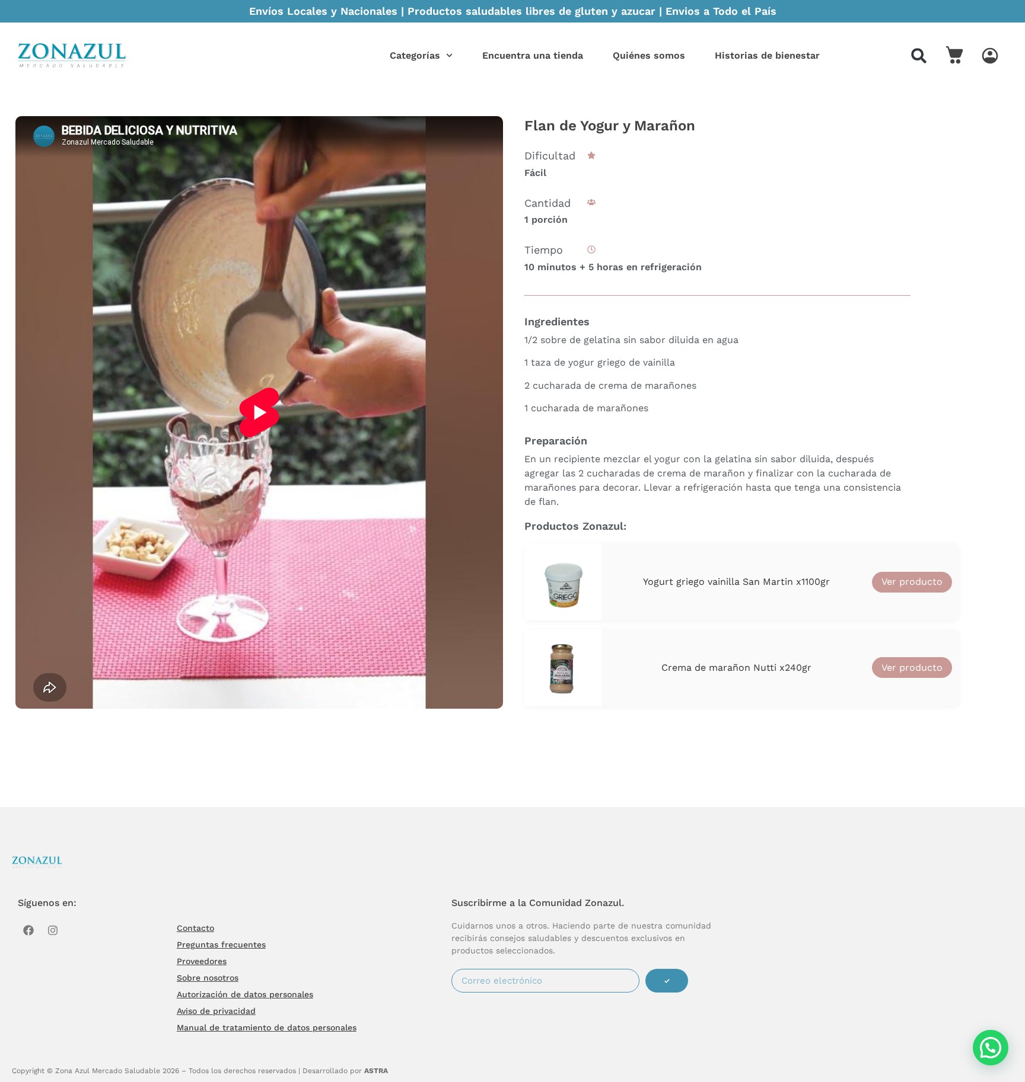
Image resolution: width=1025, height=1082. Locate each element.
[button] (918, 55)
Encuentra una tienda (532, 55)
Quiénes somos (649, 55)
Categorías (415, 55)
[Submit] (666, 981)
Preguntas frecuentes (221, 944)
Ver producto (912, 581)
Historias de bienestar (767, 55)
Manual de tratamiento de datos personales (266, 1027)
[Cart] (954, 55)
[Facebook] (28, 930)
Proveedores (202, 961)
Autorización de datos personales (245, 994)
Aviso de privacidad (216, 1011)
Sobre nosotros (207, 977)
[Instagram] (52, 930)
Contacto (195, 928)
